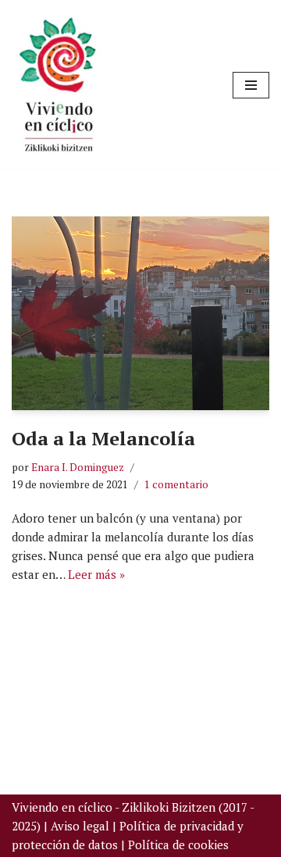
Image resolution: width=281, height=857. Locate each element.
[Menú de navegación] (251, 85)
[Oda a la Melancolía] (140, 313)
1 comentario (176, 484)
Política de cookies (178, 844)
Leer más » (96, 574)
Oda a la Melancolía (103, 438)
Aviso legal (80, 826)
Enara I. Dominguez (77, 467)
